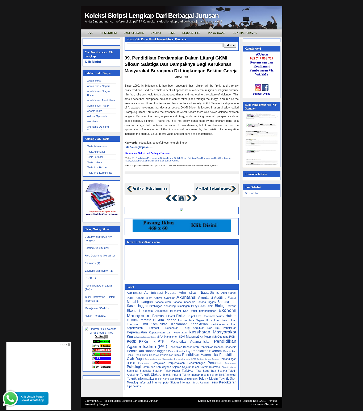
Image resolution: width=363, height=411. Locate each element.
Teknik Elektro (150, 374)
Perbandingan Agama (208, 359)
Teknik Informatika (140, 378)
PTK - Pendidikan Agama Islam (184, 341)
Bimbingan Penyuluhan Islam (195, 306)
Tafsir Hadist (172, 370)
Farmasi (158, 316)
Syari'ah (157, 370)
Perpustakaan (176, 363)
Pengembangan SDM (185, 359)
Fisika (180, 316)
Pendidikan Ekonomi (206, 351)
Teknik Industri (172, 374)
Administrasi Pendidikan (101, 100)
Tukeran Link (251, 193)
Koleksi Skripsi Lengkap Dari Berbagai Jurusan (152, 15)
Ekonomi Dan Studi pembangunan (193, 310)
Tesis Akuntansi (96, 151)
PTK (153, 341)
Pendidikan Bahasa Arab (184, 347)
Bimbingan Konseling (162, 306)
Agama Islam (94, 111)
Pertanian (215, 363)
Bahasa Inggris (206, 302)
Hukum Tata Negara (191, 320)
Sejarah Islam (190, 367)
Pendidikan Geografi (147, 355)
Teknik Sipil (227, 378)
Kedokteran (199, 324)
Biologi (220, 306)
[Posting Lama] (216, 191)
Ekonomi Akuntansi (155, 310)
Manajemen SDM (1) (97, 308)
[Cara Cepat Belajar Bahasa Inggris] (181, 210)
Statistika (145, 370)
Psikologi (134, 367)
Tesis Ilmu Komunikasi (100, 172)
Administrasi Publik (98, 105)
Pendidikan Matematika (200, 355)
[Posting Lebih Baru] (147, 191)
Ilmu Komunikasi (155, 324)
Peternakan (230, 363)
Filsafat (170, 316)
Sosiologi (132, 370)
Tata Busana (219, 370)
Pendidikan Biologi (179, 351)
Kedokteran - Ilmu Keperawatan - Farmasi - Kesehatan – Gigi (181, 326)
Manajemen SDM (174, 336)
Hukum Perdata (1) (96, 315)
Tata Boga (202, 370)
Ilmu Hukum (221, 320)
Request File (191, 33)
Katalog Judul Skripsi (97, 248)
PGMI (232, 336)
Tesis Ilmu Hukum (97, 167)
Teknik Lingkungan (186, 378)
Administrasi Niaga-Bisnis (199, 292)
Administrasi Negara (98, 86)
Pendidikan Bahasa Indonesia (218, 347)
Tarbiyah (188, 370)
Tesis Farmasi (95, 157)
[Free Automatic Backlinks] (101, 342)
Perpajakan (158, 363)
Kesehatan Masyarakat (212, 331)
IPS (209, 320)
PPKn (143, 341)
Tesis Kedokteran (223, 382)
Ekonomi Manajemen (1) (99, 270)
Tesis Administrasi (97, 146)
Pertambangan (196, 363)
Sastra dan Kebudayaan (156, 367)
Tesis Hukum (94, 162)
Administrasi (94, 80)
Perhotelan (143, 363)
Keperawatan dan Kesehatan (167, 332)
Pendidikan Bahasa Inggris (147, 351)
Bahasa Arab (162, 302)
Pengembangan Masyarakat (159, 359)
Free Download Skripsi (210, 316)
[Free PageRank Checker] (101, 338)
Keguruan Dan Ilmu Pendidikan (214, 327)
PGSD (132, 341)
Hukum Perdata (139, 320)
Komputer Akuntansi (146, 337)
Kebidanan (179, 324)
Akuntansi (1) (92, 263)
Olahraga (222, 336)
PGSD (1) (90, 278)
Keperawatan (137, 332)
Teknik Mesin (208, 378)
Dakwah (231, 306)
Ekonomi (133, 310)
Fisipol (191, 316)
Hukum (231, 316)
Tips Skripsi (108, 33)
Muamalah (210, 336)
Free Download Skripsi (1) (100, 255)
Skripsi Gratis (134, 33)
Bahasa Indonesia (183, 302)
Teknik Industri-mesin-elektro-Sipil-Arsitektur (209, 374)
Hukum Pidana (164, 320)
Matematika (194, 336)
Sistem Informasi (210, 367)
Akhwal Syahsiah (97, 116)
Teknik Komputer (164, 378)
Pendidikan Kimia (170, 355)
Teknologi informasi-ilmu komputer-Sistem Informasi (159, 382)
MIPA (160, 336)
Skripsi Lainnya (229, 367)
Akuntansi (93, 121)
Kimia (131, 336)
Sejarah (176, 367)
